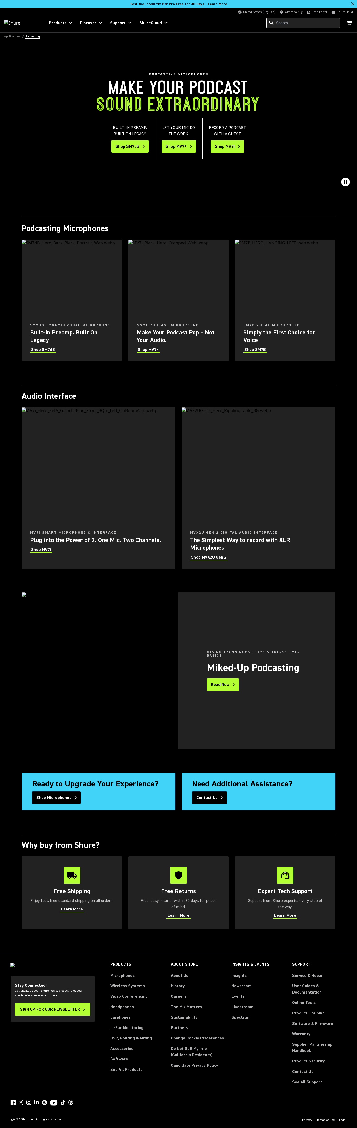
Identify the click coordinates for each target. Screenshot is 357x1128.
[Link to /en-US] (21, 23)
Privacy (307, 1120)
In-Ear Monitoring (126, 1027)
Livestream (243, 1006)
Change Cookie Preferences (197, 1038)
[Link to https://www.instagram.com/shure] (28, 1102)
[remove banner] (352, 4)
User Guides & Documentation (307, 989)
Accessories (121, 1048)
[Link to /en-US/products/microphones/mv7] (178, 300)
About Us (179, 975)
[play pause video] (345, 182)
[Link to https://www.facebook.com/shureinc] (13, 1102)
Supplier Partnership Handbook (319, 1047)
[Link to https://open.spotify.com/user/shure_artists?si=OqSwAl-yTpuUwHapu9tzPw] (45, 1103)
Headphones (122, 1006)
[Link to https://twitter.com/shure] (21, 1102)
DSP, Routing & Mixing (131, 1038)
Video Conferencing (129, 996)
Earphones (120, 1017)
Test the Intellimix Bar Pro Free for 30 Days (178, 4)
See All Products (126, 1069)
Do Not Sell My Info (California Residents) (191, 1052)
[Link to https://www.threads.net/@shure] (70, 1102)
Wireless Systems (127, 986)
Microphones (122, 975)
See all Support (307, 1082)
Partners (179, 1027)
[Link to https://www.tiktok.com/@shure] (63, 1102)
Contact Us (302, 1071)
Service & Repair (308, 975)
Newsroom (242, 986)
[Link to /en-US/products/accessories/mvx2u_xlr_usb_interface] (258, 488)
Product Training (308, 1013)
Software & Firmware (312, 1023)
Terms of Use (325, 1120)
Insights (239, 975)
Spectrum (241, 1017)
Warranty (301, 1034)
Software (119, 1059)
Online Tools (304, 1002)
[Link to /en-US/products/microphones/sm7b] (285, 300)
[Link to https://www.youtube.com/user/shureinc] (54, 1103)
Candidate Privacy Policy (194, 1065)
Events (238, 996)
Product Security (308, 1061)
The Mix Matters (186, 1006)
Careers (178, 996)
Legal (343, 1120)
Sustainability (184, 1017)
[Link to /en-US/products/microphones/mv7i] (98, 488)
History (178, 986)
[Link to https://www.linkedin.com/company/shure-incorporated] (36, 1102)
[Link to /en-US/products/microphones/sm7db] (72, 300)
